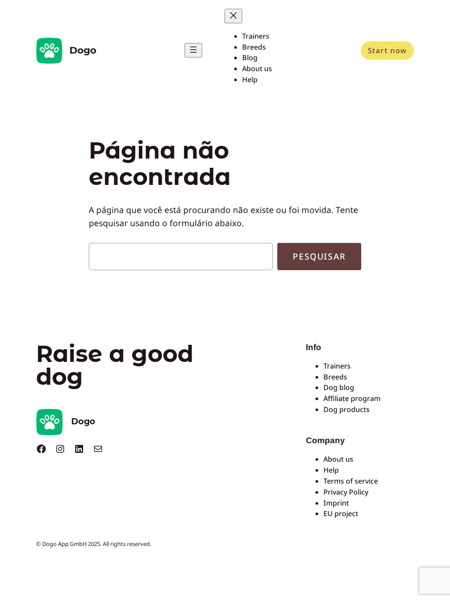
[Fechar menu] (233, 16)
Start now (387, 50)
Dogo (82, 50)
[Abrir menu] (193, 50)
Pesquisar (319, 256)
